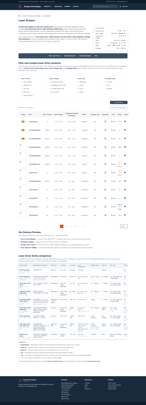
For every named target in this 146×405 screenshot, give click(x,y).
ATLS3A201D (33, 207)
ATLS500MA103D (35, 156)
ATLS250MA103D (35, 147)
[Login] (120, 6)
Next (123, 226)
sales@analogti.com (122, 1)
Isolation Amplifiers (66, 387)
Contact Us (88, 389)
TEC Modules (65, 392)
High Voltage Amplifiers (67, 385)
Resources (58, 6)
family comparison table (54, 361)
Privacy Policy (112, 389)
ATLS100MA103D (35, 130)
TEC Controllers (65, 389)
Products (47, 6)
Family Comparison (69, 56)
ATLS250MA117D (34, 164)
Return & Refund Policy (114, 385)
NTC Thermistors (66, 394)
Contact (76, 6)
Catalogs (87, 383)
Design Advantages (85, 56)
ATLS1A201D (33, 190)
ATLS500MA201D (35, 181)
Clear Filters (119, 102)
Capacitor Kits (65, 398)
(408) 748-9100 (110, 1)
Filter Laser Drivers (54, 56)
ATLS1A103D (33, 122)
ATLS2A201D (33, 198)
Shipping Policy (112, 387)
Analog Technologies (32, 6)
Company (67, 6)
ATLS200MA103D (35, 139)
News (86, 385)
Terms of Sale (112, 383)
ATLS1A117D (33, 173)
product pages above (93, 361)
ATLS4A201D (33, 215)
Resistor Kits (64, 396)
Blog (86, 387)
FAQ (96, 56)
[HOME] (19, 16)
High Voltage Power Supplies (69, 383)
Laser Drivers (65, 391)
